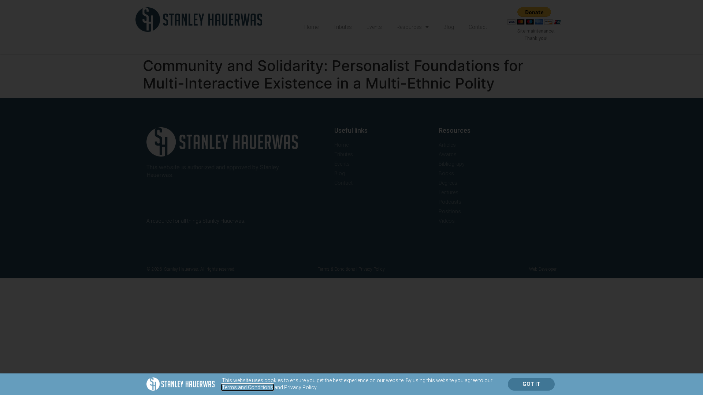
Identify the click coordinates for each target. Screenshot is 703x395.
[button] (531, 384)
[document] (351, 197)
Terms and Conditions (247, 387)
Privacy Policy (300, 387)
